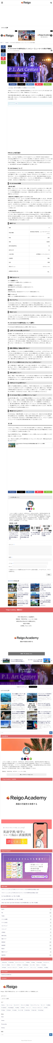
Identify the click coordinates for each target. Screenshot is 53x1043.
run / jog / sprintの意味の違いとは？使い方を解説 (12, 899)
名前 (10, 557)
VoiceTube (12, 962)
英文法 (26, 948)
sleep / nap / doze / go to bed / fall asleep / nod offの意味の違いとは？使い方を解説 (20, 902)
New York (5, 962)
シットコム (34, 967)
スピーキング (26, 925)
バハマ (43, 1005)
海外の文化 (26, 935)
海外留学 (9, 46)
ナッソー (27, 967)
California (41, 967)
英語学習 (26, 955)
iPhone (23, 1007)
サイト (10, 566)
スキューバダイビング (13, 967)
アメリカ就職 (26, 919)
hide (16, 103)
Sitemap (3, 1027)
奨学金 (28, 962)
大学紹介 (26, 932)
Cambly (15, 1010)
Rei (30, 511)
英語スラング (26, 951)
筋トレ (4, 1005)
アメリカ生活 (26, 922)
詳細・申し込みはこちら (26, 653)
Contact (2, 1020)
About (2, 1016)
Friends (4, 967)
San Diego (40, 962)
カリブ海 (21, 1010)
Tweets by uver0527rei (6, 974)
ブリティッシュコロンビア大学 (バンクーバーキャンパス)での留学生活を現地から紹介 (20, 889)
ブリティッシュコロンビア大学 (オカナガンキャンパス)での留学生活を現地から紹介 (20, 892)
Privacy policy (4, 1024)
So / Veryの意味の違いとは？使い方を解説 (11, 896)
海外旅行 (26, 942)
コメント (11, 544)
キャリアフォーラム (20, 962)
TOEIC (26, 916)
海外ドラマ (26, 938)
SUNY (21, 967)
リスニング (26, 929)
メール (11, 563)
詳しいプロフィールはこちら (26, 774)
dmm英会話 (11, 1007)
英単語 (46, 967)
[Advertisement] (26, 15)
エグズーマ (47, 962)
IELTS (26, 909)
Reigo (34, 962)
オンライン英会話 (25, 1005)
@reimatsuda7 (29, 87)
